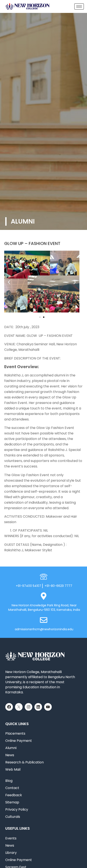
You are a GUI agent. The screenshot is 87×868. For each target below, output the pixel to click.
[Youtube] (48, 707)
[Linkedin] (38, 707)
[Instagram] (28, 707)
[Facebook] (9, 707)
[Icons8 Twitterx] (19, 707)
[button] (9, 282)
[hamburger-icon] (79, 6)
